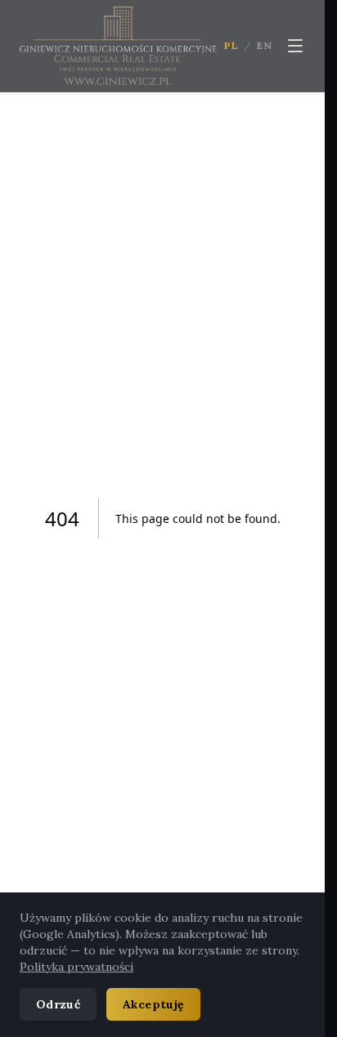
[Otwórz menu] (295, 46)
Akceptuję (153, 1004)
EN (264, 45)
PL (231, 45)
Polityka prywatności (76, 966)
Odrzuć (58, 1004)
